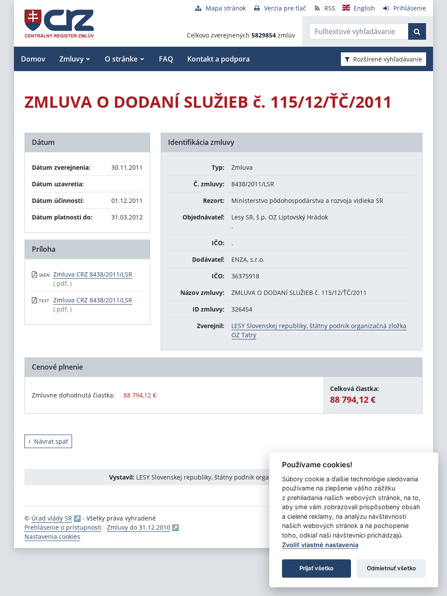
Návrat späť (51, 441)
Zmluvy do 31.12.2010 (138, 527)
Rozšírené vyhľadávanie (387, 59)
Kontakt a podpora (218, 59)
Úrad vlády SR (51, 518)
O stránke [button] (121, 59)
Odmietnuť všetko (391, 568)
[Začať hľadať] (417, 31)
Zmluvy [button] (71, 59)
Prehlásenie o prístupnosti (63, 527)
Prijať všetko (316, 568)
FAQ (166, 59)
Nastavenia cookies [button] (52, 536)
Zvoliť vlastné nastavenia (320, 544)
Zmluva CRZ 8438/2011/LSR (92, 274)
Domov (33, 59)
